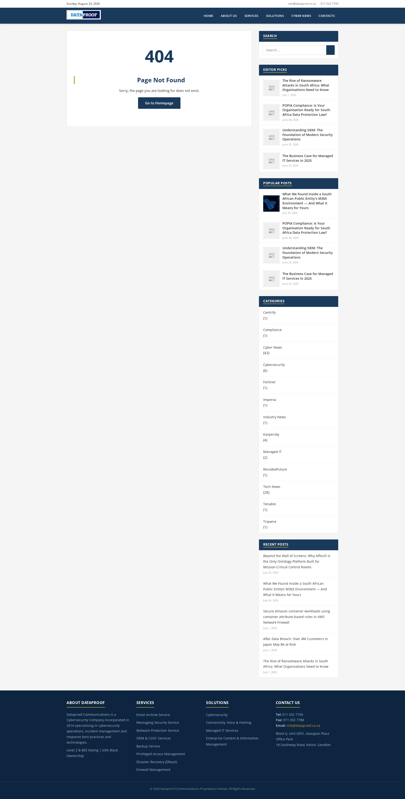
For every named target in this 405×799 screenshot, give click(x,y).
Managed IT (272, 451)
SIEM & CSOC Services (153, 738)
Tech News (271, 486)
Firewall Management (153, 769)
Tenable (269, 504)
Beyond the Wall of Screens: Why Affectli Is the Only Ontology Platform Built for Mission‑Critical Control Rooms (296, 561)
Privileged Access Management (160, 754)
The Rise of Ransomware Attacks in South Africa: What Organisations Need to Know (305, 85)
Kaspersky (271, 434)
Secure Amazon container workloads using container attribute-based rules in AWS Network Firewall (296, 617)
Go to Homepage (159, 103)
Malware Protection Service (157, 730)
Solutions (275, 16)
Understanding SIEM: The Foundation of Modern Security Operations (307, 134)
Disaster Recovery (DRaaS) (156, 762)
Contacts (327, 16)
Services (251, 16)
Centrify (269, 312)
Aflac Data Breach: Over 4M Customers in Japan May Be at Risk (295, 642)
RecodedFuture (275, 469)
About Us (229, 16)
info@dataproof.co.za (302, 4)
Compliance (272, 330)
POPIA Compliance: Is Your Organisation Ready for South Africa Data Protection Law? (306, 110)
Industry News (274, 417)
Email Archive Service (153, 714)
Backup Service (148, 746)
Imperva (269, 399)
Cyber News (301, 16)
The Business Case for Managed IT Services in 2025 (307, 158)
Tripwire (269, 521)
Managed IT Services (222, 730)
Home (208, 16)
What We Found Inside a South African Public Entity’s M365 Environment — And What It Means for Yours (307, 201)
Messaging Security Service (157, 722)
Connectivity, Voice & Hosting (228, 722)
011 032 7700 (329, 4)
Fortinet (269, 382)
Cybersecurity (274, 364)
